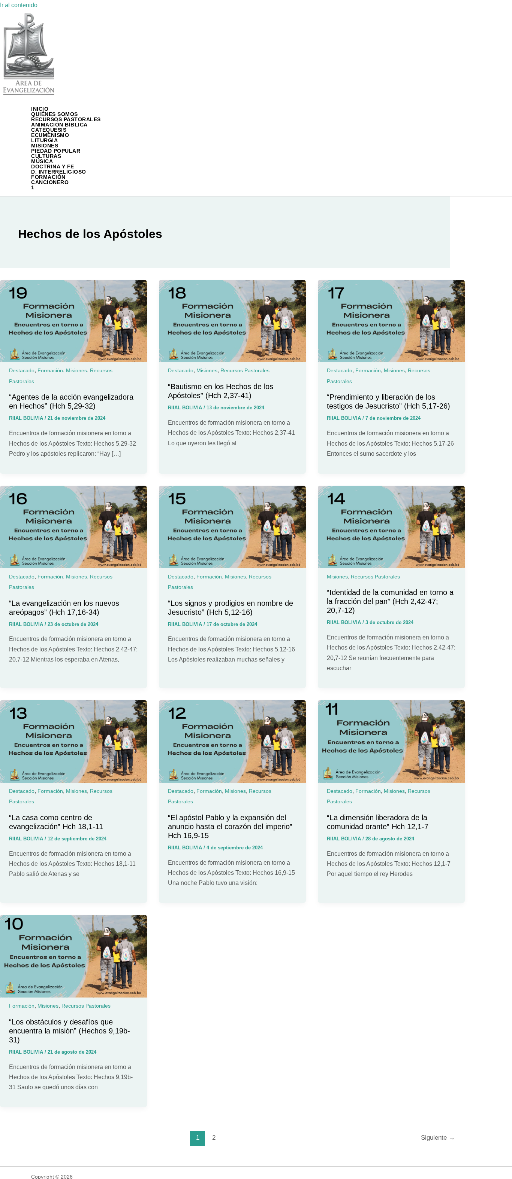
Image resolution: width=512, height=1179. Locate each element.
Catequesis (48, 129)
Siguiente (438, 1137)
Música (42, 161)
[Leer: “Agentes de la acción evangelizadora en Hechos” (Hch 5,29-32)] (73, 360)
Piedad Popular (55, 150)
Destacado (21, 370)
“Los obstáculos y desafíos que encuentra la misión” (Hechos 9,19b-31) (69, 1031)
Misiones (76, 370)
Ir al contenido (18, 5)
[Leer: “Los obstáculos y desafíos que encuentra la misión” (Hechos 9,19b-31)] (73, 995)
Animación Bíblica (59, 124)
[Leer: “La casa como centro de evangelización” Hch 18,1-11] (73, 781)
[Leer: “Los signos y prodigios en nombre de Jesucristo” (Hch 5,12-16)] (232, 566)
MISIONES (44, 145)
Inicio (39, 109)
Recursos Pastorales (66, 119)
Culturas (46, 156)
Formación (48, 177)
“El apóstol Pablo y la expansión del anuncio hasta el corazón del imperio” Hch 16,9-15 (230, 826)
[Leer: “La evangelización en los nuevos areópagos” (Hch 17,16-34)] (73, 566)
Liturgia (44, 140)
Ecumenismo (50, 135)
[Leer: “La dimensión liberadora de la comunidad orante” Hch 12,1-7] (391, 781)
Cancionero (50, 182)
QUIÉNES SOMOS (54, 114)
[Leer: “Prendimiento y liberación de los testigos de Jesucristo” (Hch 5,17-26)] (391, 360)
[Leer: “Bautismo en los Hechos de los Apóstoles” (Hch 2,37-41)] (232, 360)
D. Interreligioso (58, 171)
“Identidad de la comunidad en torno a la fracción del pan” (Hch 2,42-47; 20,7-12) (390, 601)
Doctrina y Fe (52, 166)
